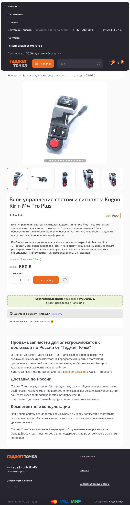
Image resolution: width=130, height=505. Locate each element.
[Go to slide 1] (47, 160)
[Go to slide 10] (71, 160)
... (71, 75)
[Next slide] (121, 178)
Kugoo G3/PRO (86, 75)
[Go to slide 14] (82, 160)
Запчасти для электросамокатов (43, 75)
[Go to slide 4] (55, 160)
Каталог (13, 6)
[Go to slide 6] (61, 160)
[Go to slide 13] (80, 160)
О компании (15, 14)
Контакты (14, 37)
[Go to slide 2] (50, 160)
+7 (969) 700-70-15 (82, 29)
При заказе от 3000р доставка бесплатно (34, 53)
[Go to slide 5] (58, 160)
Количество (16, 273)
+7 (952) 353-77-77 (111, 29)
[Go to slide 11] (74, 160)
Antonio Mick (116, 501)
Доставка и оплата (20, 29)
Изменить (56, 313)
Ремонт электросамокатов (25, 45)
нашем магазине (75, 371)
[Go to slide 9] (69, 160)
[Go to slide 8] (66, 160)
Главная (13, 75)
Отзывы (13, 22)
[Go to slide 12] (77, 160)
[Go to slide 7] (63, 160)
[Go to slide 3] (52, 160)
